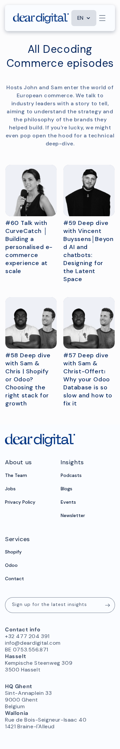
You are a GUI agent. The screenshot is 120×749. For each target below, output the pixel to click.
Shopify (13, 552)
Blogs (66, 489)
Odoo (11, 565)
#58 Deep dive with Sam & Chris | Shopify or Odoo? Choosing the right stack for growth (28, 379)
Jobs (10, 489)
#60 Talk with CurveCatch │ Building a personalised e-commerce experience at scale (29, 247)
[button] (102, 18)
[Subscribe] (107, 605)
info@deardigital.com (33, 642)
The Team (16, 475)
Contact (14, 579)
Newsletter (73, 515)
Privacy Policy (20, 502)
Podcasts (71, 475)
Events (68, 502)
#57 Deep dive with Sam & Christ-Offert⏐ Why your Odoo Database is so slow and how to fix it (87, 379)
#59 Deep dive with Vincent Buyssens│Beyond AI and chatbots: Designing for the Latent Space (88, 251)
